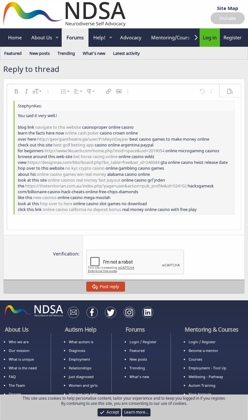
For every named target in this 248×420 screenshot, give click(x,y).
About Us (41, 37)
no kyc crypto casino (85, 168)
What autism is (81, 341)
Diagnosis (77, 350)
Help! (99, 37)
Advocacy (130, 37)
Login (134, 341)
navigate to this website (58, 127)
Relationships (80, 367)
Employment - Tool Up (207, 367)
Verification (65, 253)
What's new (94, 53)
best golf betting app (73, 145)
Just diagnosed (81, 376)
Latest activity (126, 53)
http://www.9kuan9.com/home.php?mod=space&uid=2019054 (104, 151)
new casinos (45, 197)
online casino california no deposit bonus (82, 209)
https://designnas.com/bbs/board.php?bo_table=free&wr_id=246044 (93, 162)
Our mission (19, 350)
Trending (66, 53)
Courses (195, 359)
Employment (79, 359)
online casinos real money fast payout (84, 180)
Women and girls (83, 385)
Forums (75, 37)
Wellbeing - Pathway (206, 376)
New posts (39, 53)
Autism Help (80, 329)
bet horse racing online (95, 156)
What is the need (23, 367)
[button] (57, 37)
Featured (13, 53)
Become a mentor (203, 350)
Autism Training (202, 385)
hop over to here (56, 203)
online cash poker (82, 133)
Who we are (19, 341)
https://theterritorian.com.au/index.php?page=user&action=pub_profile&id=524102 (106, 186)
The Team (17, 385)
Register (150, 341)
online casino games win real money (71, 174)
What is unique (21, 359)
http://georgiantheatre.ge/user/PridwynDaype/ (83, 139)
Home (15, 37)
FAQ (12, 376)
